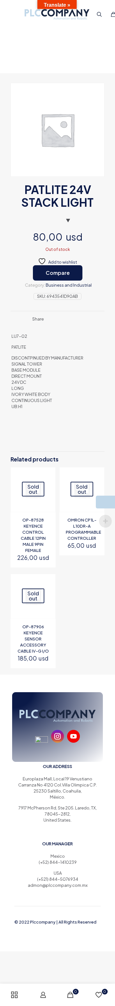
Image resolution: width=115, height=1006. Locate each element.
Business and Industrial (69, 285)
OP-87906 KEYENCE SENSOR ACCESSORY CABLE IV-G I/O (33, 639)
